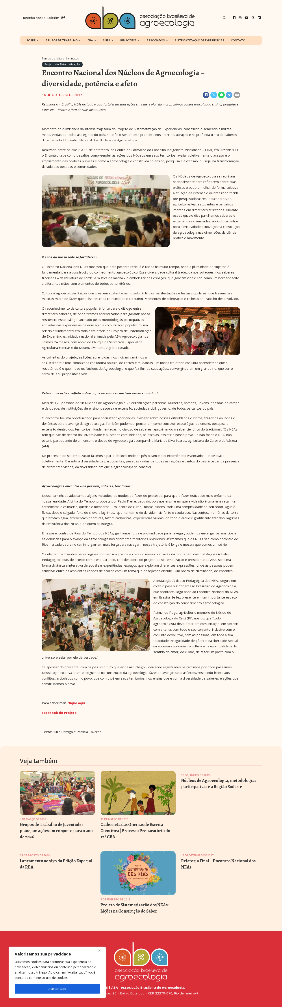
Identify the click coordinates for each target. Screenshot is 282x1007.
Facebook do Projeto (59, 712)
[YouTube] (246, 18)
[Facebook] (234, 18)
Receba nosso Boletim (41, 17)
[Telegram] (229, 95)
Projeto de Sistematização (62, 64)
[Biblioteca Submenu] (139, 40)
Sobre (30, 40)
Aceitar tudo (57, 989)
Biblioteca (128, 40)
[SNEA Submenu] (112, 40)
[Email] (237, 95)
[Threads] (253, 18)
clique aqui (76, 703)
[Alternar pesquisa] (224, 17)
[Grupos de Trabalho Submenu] (80, 40)
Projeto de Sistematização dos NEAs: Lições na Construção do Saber (134, 908)
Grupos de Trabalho (61, 40)
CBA (90, 40)
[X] (213, 95)
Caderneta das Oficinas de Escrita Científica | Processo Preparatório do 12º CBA (135, 831)
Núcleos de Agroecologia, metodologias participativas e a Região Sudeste (218, 784)
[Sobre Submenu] (38, 40)
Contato (238, 40)
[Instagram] (240, 18)
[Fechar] (101, 950)
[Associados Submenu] (167, 40)
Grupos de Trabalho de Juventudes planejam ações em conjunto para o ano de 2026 (56, 831)
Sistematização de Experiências (199, 40)
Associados (156, 40)
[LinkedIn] (259, 18)
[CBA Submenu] (95, 40)
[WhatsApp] (221, 95)
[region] (57, 972)
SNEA (106, 40)
